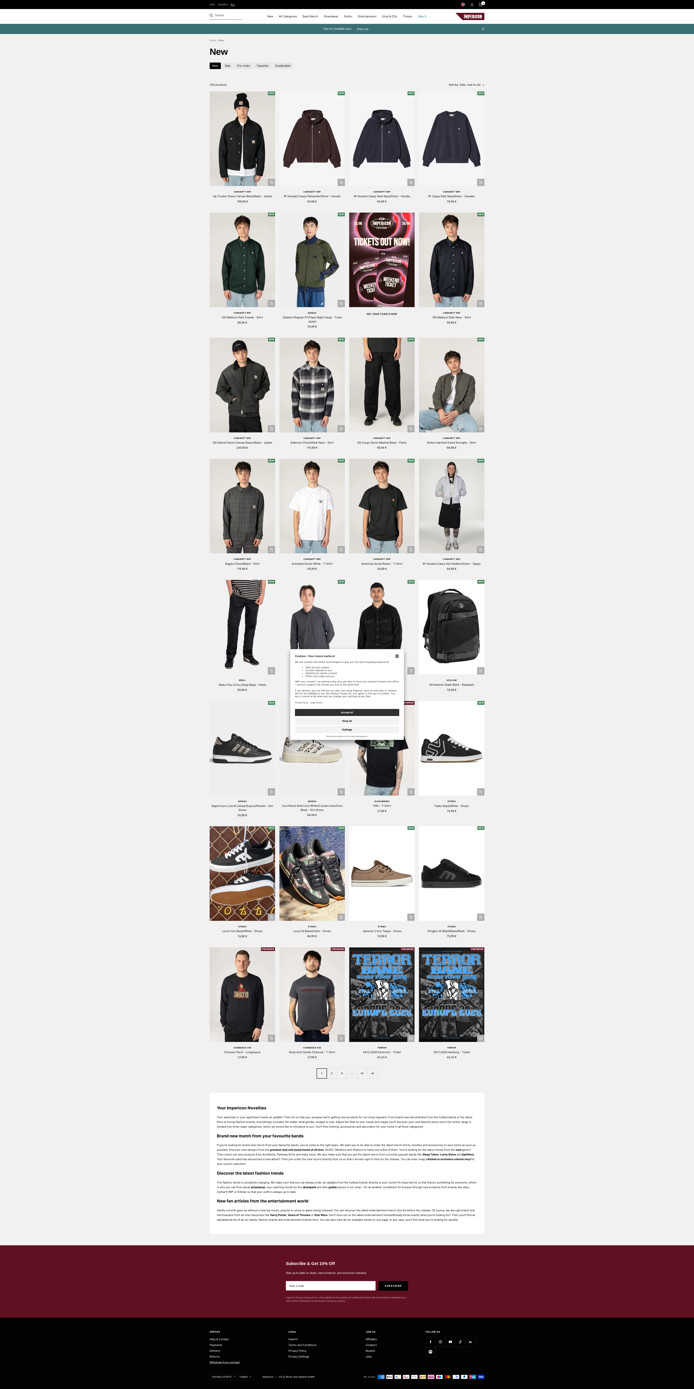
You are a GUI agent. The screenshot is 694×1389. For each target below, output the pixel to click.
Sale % (422, 16)
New (270, 16)
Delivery (215, 1350)
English (244, 1376)
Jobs (369, 1356)
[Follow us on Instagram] (440, 1342)
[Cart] (481, 4)
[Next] (372, 1073)
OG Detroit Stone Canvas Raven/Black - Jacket (242, 442)
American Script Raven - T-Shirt (381, 563)
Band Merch (310, 16)
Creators (371, 1345)
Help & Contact (219, 1339)
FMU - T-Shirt (382, 805)
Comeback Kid (242, 1047)
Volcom (452, 680)
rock (285, 1149)
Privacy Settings (298, 1356)
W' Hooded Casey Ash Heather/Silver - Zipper (452, 563)
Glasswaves (382, 801)
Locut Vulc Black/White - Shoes (242, 931)
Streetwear (331, 16)
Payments (216, 1345)
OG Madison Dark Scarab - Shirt (242, 317)
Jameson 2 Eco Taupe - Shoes (382, 931)
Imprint (292, 1339)
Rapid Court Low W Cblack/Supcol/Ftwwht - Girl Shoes (242, 808)
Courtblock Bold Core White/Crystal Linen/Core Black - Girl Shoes (312, 808)
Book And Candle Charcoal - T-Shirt (312, 1052)
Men (212, 4)
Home (213, 40)
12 (362, 1073)
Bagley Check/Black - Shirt (242, 563)
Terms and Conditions (302, 1345)
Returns (215, 1356)
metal (298, 1149)
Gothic (348, 16)
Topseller (263, 65)
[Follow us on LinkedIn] (470, 1342)
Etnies (452, 801)
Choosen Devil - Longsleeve (242, 1052)
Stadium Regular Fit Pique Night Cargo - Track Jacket (312, 319)
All (233, 4)
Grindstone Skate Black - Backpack (451, 684)
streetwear (258, 1187)
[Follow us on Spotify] (431, 1352)
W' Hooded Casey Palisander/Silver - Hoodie (312, 196)
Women (223, 4)
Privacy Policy (297, 1350)
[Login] (472, 4)
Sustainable (282, 65)
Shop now (363, 28)
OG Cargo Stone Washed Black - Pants (381, 442)
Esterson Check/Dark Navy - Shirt (312, 442)
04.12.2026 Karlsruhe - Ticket (382, 1052)
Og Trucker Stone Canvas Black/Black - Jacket (242, 196)
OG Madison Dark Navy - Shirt (451, 317)
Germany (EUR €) (222, 1376)
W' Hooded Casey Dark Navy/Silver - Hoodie (382, 196)
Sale (227, 65)
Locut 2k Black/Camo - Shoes (312, 931)
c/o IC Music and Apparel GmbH (297, 1376)
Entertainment (367, 16)
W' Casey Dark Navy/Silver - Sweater (451, 196)
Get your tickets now (382, 314)
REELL (242, 680)
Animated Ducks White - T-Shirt (312, 563)
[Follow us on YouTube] (450, 1342)
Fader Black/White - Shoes (452, 806)
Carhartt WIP (242, 192)
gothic (332, 1187)
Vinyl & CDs (389, 16)
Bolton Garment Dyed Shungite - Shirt (451, 442)
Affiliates (371, 1339)
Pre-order (243, 65)
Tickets (407, 16)
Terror (381, 1047)
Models (370, 1350)
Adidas (312, 313)
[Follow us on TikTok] (460, 1342)
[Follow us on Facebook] (431, 1342)
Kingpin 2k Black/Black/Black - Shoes (451, 931)
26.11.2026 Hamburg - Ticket (452, 1052)
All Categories (288, 16)
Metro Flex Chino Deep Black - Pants (242, 685)
